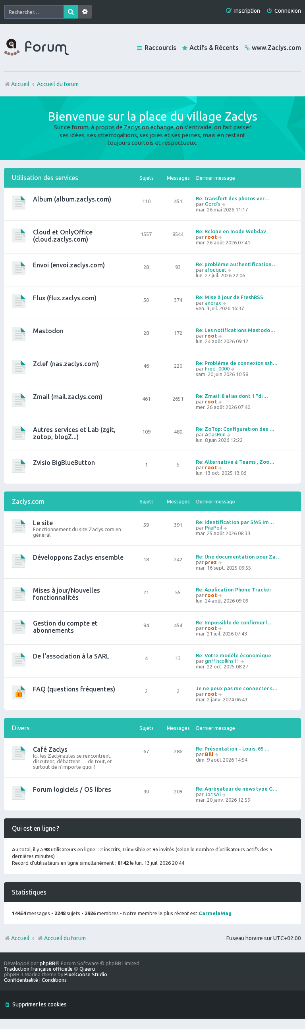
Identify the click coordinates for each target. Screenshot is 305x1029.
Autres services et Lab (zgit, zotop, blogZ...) (74, 433)
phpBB (47, 963)
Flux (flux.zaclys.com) (65, 297)
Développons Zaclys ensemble (78, 557)
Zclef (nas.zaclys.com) (66, 363)
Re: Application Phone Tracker (233, 589)
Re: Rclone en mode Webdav (231, 231)
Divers (21, 727)
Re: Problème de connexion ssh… (237, 363)
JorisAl (213, 794)
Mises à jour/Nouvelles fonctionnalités (66, 594)
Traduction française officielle (38, 968)
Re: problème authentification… (236, 264)
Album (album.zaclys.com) (72, 199)
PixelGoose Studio (85, 974)
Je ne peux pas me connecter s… (237, 688)
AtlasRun (215, 434)
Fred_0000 (217, 368)
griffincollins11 (222, 661)
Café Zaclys (50, 749)
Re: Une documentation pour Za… (238, 556)
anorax (213, 302)
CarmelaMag (215, 913)
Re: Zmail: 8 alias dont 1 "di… (232, 396)
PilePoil (213, 527)
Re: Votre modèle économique (233, 655)
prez (211, 562)
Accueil (20, 938)
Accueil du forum (65, 938)
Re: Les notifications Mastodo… (235, 330)
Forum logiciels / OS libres (72, 789)
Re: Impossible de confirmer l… (234, 622)
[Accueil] (36, 47)
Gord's (212, 204)
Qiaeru (87, 968)
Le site (43, 522)
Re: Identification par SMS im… (235, 522)
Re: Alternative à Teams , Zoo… (235, 462)
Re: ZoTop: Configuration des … (235, 429)
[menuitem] (283, 11)
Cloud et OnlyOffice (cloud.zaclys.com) (63, 235)
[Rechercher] (71, 12)
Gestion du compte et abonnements (65, 627)
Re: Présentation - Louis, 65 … (233, 748)
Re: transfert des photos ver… (232, 198)
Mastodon (48, 330)
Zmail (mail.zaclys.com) (67, 396)
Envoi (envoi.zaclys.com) (69, 265)
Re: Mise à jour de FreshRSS (229, 297)
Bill (209, 754)
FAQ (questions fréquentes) (74, 689)
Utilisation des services (45, 177)
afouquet (215, 270)
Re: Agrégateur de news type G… (237, 788)
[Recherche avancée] (85, 12)
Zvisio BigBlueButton (64, 462)
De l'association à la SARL (71, 656)
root (211, 237)
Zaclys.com (28, 501)
